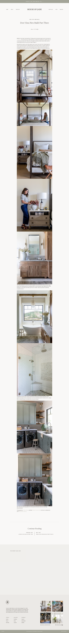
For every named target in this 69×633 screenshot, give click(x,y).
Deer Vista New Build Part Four (44, 534)
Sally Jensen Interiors (22, 511)
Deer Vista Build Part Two (26, 534)
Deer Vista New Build (34, 19)
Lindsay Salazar (25, 510)
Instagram (19, 39)
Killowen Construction (36, 510)
